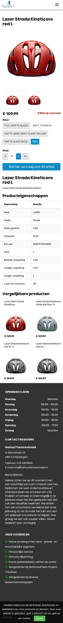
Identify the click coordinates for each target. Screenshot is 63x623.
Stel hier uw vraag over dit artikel (31, 167)
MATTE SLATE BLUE (16, 141)
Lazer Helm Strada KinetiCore (14, 303)
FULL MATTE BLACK (16, 125)
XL (25, 156)
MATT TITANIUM (42, 125)
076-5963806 (25, 463)
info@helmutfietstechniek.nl (31, 467)
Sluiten (39, 618)
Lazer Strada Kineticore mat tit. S (17, 345)
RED (35, 141)
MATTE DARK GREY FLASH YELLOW (25, 133)
